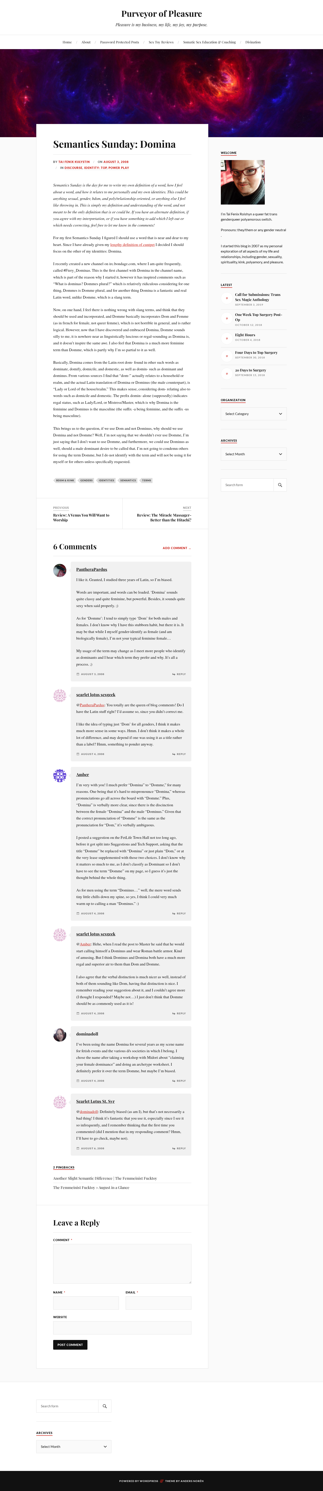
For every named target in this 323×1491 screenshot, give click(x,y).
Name (59, 1292)
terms (146, 480)
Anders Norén (192, 1481)
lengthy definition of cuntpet (132, 244)
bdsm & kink (65, 480)
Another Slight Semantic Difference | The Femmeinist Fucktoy (105, 1178)
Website (60, 1317)
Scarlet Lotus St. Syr (95, 1101)
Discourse (73, 168)
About (86, 42)
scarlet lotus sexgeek (95, 694)
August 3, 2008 (116, 162)
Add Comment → (177, 548)
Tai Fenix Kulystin (74, 162)
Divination (253, 42)
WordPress (149, 1481)
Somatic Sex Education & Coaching (209, 42)
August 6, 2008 (92, 1148)
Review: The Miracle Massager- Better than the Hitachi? (164, 517)
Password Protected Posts (119, 42)
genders (86, 480)
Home (67, 42)
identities (106, 480)
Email (132, 1292)
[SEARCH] (280, 484)
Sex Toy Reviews (161, 42)
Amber (82, 774)
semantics (128, 480)
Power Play (119, 168)
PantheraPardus (91, 569)
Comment (62, 1240)
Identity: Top (95, 168)
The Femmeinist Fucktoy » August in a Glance (91, 1187)
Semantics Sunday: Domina (114, 143)
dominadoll (89, 1111)
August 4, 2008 (92, 754)
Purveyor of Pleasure (161, 13)
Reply (181, 674)
